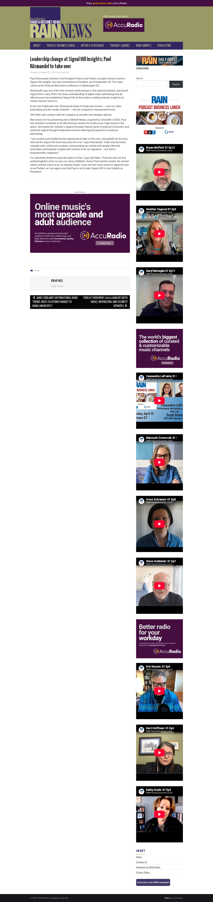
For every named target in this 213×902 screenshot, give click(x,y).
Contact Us (141, 862)
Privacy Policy (143, 872)
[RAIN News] (106, 22)
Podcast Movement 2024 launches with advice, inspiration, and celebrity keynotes (105, 302)
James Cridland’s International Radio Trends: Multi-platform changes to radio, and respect (55, 302)
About (37, 45)
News (37, 270)
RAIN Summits (143, 45)
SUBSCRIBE (142, 68)
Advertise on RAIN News (148, 867)
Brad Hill (64, 72)
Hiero (167, 898)
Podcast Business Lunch (61, 45)
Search (139, 78)
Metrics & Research (92, 45)
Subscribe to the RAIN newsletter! (153, 882)
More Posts (57, 286)
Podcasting (164, 45)
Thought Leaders (120, 45)
